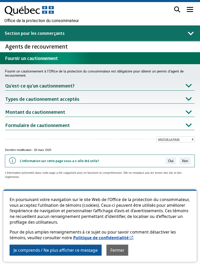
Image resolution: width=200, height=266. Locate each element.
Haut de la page (169, 139)
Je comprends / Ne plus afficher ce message (56, 250)
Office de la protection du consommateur (41, 20)
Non (185, 161)
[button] (177, 9)
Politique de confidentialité (103, 238)
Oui (170, 161)
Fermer (117, 250)
